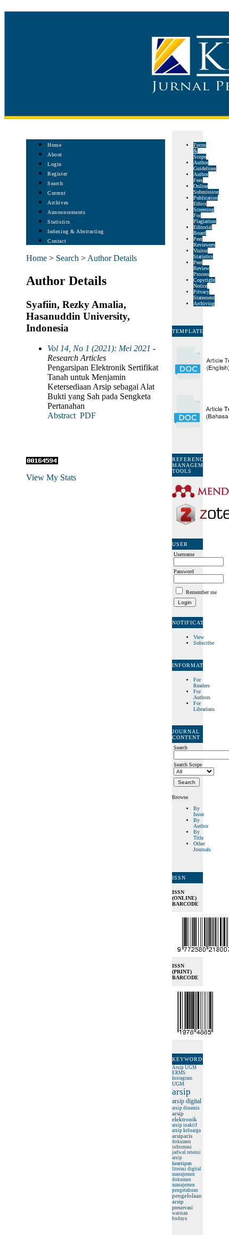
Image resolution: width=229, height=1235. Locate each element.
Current (56, 193)
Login (54, 164)
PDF (88, 415)
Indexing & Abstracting (75, 231)
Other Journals (202, 846)
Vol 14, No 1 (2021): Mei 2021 (99, 348)
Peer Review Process (201, 268)
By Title (198, 835)
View (198, 637)
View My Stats (51, 477)
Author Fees (200, 177)
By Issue (198, 811)
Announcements (66, 212)
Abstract (61, 415)
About (54, 154)
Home (54, 145)
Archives (57, 202)
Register (57, 174)
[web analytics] (42, 461)
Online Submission (206, 189)
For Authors (201, 694)
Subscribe (203, 643)
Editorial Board (202, 230)
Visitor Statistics (203, 253)
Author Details (112, 258)
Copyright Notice (204, 283)
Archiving (204, 303)
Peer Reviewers (204, 242)
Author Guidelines (204, 165)
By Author (200, 823)
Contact (56, 241)
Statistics (58, 222)
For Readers (201, 682)
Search (55, 183)
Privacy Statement (204, 294)
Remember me (201, 592)
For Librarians (204, 706)
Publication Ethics (205, 201)
